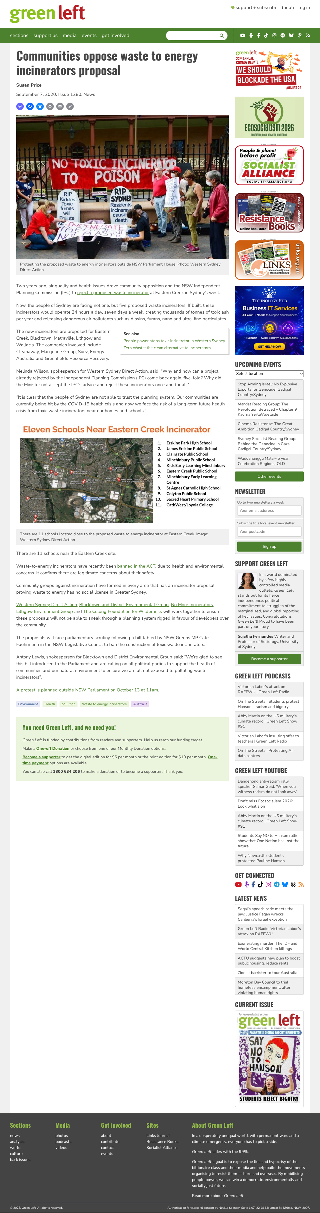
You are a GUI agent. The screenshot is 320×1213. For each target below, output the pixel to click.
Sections (19, 35)
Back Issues (20, 1159)
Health (49, 704)
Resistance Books (162, 1141)
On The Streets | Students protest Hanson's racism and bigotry (268, 704)
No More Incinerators (192, 605)
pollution (69, 704)
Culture (16, 1153)
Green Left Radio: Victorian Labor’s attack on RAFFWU (269, 911)
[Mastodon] (20, 106)
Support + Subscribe (257, 8)
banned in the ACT (136, 566)
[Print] (50, 106)
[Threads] (293, 884)
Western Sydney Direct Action (46, 605)
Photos (62, 1135)
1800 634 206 (66, 771)
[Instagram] (268, 884)
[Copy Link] (70, 106)
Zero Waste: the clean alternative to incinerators (167, 348)
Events (89, 35)
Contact (107, 1147)
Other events (269, 476)
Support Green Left (261, 563)
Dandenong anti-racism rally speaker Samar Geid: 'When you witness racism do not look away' (267, 787)
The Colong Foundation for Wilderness (122, 611)
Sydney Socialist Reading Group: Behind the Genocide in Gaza (267, 441)
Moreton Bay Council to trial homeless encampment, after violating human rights (264, 968)
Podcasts (64, 1141)
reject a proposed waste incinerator (113, 293)
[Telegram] (277, 884)
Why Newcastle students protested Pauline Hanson (261, 858)
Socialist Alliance (162, 1147)
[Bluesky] (40, 106)
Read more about (218, 1195)
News (89, 94)
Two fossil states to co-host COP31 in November (263, 985)
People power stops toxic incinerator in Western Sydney (174, 341)
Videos (61, 1147)
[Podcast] (246, 884)
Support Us (46, 35)
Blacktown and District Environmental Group (124, 605)
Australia (140, 704)
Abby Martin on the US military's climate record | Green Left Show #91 (267, 721)
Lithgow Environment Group (44, 611)
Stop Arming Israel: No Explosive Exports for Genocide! (267, 386)
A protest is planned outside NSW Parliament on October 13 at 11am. (87, 690)
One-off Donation (53, 748)
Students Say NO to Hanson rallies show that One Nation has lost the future (269, 841)
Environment (28, 704)
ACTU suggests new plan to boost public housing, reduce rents (269, 941)
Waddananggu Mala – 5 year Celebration (263, 461)
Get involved (116, 35)
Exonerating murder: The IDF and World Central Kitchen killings (267, 926)
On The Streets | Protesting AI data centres (265, 753)
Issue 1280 (69, 94)
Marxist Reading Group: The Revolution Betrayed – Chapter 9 (267, 406)
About (106, 1135)
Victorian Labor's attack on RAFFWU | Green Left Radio (263, 689)
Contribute (110, 1141)
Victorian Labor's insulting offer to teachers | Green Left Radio (268, 738)
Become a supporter (41, 757)
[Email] (60, 106)
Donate (288, 8)
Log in (304, 8)
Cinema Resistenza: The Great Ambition (265, 426)
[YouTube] (238, 884)
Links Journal (158, 1135)
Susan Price (29, 85)
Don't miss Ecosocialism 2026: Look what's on (265, 803)
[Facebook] (30, 106)
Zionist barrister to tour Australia (267, 953)
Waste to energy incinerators (104, 704)
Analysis (17, 1141)
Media (70, 35)
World (15, 1147)
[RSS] (301, 884)
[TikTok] (260, 884)
